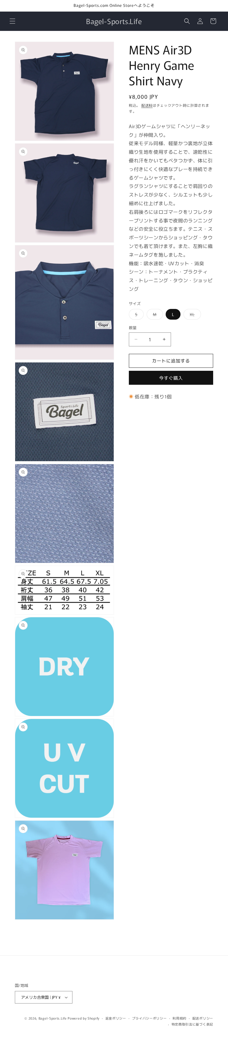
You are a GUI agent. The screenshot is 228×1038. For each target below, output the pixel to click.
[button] (12, 21)
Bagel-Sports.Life (53, 1018)
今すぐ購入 (171, 378)
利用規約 (179, 1018)
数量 (133, 327)
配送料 (147, 105)
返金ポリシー (115, 1018)
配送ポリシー (202, 1018)
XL (194, 315)
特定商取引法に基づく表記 (192, 1024)
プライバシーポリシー (149, 1018)
